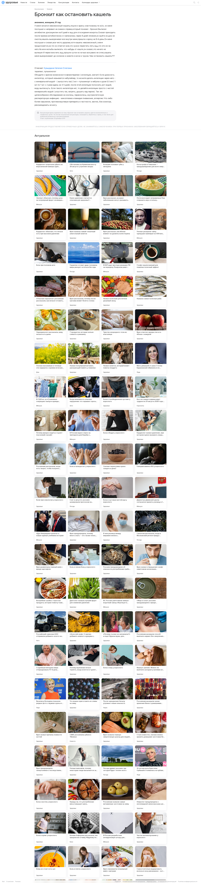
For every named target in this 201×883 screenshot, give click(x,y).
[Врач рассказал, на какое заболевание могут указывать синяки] (117, 191)
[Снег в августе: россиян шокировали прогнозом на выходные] (83, 493)
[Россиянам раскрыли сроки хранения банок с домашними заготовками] (150, 694)
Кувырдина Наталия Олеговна (58, 68)
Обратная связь (151, 881)
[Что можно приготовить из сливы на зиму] (83, 694)
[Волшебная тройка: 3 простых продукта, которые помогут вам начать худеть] (50, 593)
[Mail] (3, 2)
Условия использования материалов (134, 881)
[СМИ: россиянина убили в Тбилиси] (83, 727)
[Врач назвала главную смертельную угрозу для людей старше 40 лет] (117, 727)
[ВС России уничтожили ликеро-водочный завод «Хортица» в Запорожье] (117, 593)
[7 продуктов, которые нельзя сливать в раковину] (83, 325)
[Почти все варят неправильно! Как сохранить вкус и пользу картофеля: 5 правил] (150, 191)
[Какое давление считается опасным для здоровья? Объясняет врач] (83, 191)
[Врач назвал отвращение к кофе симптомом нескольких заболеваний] (150, 560)
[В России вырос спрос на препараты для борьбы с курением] (83, 425)
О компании (10, 881)
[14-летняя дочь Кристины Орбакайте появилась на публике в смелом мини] (150, 761)
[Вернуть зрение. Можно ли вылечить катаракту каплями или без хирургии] (150, 660)
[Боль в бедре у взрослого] (117, 425)
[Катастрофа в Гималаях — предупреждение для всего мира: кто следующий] (150, 157)
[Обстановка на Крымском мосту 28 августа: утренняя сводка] (83, 157)
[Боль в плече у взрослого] (83, 862)
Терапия (49, 9)
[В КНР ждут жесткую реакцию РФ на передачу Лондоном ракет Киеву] (117, 258)
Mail (3, 881)
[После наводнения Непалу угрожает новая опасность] (117, 694)
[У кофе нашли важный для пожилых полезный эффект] (150, 258)
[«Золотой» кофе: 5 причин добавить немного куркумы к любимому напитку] (83, 627)
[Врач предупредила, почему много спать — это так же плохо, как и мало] (83, 526)
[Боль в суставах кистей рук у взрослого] (117, 493)
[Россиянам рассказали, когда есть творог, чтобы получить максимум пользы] (50, 459)
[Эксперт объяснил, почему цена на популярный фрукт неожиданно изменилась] (50, 191)
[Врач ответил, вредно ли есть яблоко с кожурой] (150, 325)
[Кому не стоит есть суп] (50, 862)
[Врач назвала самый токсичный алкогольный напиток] (83, 224)
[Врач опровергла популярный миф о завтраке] (117, 862)
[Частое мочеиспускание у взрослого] (150, 828)
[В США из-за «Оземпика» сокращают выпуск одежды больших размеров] (50, 392)
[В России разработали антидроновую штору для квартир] (117, 828)
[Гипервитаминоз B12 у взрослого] (150, 459)
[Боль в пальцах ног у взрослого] (83, 459)
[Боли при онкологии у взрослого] (50, 493)
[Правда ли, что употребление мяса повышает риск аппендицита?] (83, 794)
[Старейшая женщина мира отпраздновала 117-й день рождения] (50, 660)
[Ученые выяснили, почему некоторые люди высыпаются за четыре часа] (83, 761)
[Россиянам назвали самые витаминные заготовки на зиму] (117, 794)
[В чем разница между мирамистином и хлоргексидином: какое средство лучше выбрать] (117, 526)
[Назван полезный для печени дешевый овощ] (117, 291)
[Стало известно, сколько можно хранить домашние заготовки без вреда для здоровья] (150, 727)
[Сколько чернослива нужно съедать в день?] (117, 459)
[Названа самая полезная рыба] (150, 291)
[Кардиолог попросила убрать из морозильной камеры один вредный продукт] (50, 157)
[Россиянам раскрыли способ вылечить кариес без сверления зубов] (150, 627)
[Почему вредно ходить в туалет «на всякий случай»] (50, 425)
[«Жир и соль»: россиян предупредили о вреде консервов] (150, 593)
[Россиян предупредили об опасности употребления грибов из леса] (117, 560)
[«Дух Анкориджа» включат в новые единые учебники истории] (50, 526)
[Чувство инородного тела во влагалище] (117, 325)
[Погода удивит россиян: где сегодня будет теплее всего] (117, 761)
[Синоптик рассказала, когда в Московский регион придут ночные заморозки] (150, 526)
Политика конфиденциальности (187, 881)
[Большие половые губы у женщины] (117, 157)
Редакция (118, 881)
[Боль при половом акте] (50, 258)
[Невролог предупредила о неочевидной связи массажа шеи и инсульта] (150, 794)
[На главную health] (11, 2)
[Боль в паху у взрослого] (117, 660)
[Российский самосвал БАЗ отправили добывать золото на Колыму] (50, 627)
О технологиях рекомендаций (167, 881)
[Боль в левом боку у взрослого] (83, 560)
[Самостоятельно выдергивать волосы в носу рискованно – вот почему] (150, 862)
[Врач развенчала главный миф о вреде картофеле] (50, 560)
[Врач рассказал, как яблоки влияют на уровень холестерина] (117, 224)
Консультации (39, 9)
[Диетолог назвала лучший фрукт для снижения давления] (83, 593)
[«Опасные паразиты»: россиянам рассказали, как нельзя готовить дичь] (50, 291)
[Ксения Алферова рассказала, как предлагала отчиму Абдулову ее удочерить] (83, 828)
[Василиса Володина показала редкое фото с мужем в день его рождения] (50, 694)
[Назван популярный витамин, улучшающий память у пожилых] (83, 358)
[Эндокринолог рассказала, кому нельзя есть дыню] (50, 325)
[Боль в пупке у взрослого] (50, 828)
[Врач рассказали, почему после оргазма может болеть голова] (83, 291)
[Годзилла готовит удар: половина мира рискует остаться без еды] (83, 258)
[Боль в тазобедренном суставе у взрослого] (117, 392)
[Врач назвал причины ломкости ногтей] (50, 727)
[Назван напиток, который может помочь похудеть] (117, 358)
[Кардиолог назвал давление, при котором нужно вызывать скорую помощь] (150, 425)
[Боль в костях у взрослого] (50, 794)
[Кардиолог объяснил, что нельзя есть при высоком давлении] (50, 224)
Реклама (18, 881)
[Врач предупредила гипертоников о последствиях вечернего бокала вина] (50, 761)
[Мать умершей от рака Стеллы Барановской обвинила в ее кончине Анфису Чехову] (150, 358)
